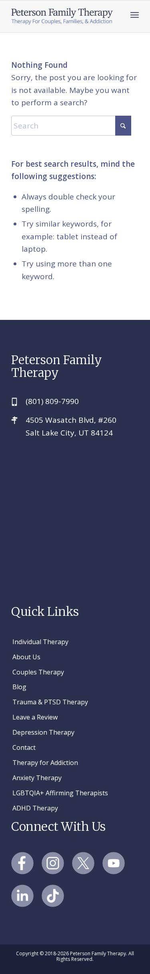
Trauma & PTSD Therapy (50, 702)
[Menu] (134, 14)
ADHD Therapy (35, 808)
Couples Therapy (38, 672)
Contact (24, 747)
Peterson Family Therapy (56, 366)
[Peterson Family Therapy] (62, 16)
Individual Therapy (40, 641)
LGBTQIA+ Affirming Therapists (60, 793)
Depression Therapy (43, 732)
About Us (26, 657)
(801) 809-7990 (52, 401)
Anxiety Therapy (37, 777)
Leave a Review (35, 717)
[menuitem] (134, 14)
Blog (19, 686)
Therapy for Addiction (45, 762)
